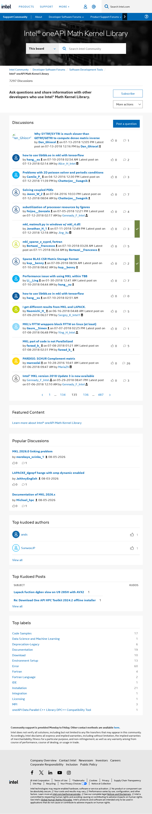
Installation (19, 688)
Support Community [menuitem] (15, 17)
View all (17, 560)
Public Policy (88, 764)
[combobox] (92, 48)
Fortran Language (24, 677)
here (116, 727)
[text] (13, 463)
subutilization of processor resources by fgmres (56, 207)
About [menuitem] (38, 17)
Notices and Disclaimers (119, 794)
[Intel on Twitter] (41, 773)
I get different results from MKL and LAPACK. (54, 307)
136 (86, 394)
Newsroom (86, 760)
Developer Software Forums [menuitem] (65, 17)
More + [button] (64, 6)
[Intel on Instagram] (69, 773)
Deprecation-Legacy (25, 644)
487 (101, 394)
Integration (19, 693)
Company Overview (43, 760)
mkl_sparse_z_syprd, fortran (42, 242)
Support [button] (46, 6)
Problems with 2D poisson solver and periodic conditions (63, 172)
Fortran (17, 671)
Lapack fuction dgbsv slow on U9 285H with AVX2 (49, 592)
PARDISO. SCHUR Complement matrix (49, 358)
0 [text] (16, 463)
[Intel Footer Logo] (14, 781)
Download (19, 655)
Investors (102, 760)
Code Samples (22, 633)
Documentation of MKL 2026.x (33, 494)
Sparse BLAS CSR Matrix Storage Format (51, 259)
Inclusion (72, 764)
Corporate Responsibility (46, 764)
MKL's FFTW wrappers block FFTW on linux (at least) (59, 324)
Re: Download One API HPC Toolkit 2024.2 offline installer (55, 600)
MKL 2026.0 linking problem (32, 451)
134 (63, 394)
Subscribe (128, 93)
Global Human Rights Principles (56, 799)
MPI (14, 704)
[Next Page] (109, 395)
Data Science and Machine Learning (36, 638)
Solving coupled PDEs (38, 190)
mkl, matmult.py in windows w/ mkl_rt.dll (51, 224)
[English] (94, 6)
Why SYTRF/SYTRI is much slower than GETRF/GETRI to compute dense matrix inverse (67, 136)
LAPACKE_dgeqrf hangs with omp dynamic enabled (48, 473)
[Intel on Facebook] (32, 773)
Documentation (22, 649)
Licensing (18, 699)
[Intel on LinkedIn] (50, 773)
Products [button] (26, 6)
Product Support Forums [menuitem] (104, 17)
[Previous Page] (42, 395)
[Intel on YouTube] (60, 773)
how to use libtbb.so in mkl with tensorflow (53, 155)
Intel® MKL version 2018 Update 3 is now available (58, 376)
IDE (14, 682)
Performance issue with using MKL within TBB (55, 276)
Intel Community (19, 69)
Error (15, 666)
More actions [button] (124, 104)
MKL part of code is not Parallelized (48, 341)
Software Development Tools (86, 69)
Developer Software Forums (49, 69)
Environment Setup (25, 660)
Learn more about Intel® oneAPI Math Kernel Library (47, 423)
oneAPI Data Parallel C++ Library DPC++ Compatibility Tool (51, 710)
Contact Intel (67, 760)
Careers (115, 760)
